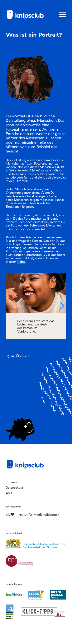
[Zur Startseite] (25, 18)
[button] (61, 306)
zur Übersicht (20, 356)
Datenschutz (14, 487)
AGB (9, 493)
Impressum (13, 482)
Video (21, 262)
